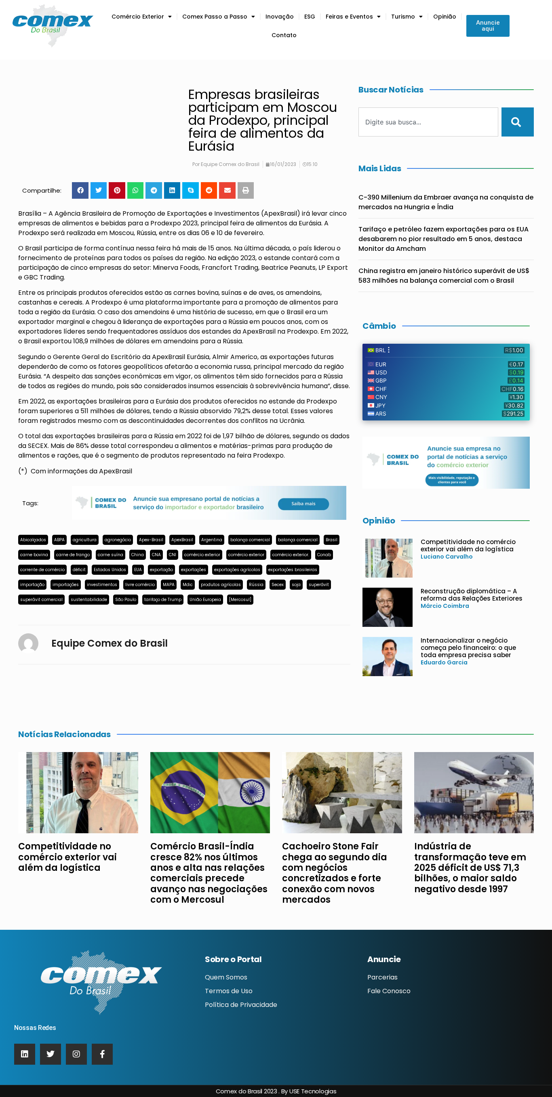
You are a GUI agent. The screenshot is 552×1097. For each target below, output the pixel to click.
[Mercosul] (240, 600)
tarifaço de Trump (162, 600)
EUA (138, 570)
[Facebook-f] (102, 1054)
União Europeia (205, 600)
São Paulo (125, 600)
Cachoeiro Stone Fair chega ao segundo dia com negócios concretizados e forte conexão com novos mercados (334, 873)
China (137, 555)
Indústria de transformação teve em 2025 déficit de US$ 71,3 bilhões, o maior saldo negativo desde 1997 (470, 867)
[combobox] (428, 122)
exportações (193, 570)
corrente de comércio (42, 570)
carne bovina (34, 555)
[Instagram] (76, 1054)
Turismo (403, 17)
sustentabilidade (89, 600)
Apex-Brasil (151, 540)
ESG (309, 17)
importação (32, 585)
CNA (156, 555)
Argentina (211, 540)
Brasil (331, 540)
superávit (319, 585)
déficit (79, 570)
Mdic (188, 585)
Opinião (444, 17)
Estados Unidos (110, 570)
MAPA (169, 585)
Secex (278, 585)
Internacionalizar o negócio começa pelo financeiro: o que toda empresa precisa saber (468, 647)
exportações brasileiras (292, 570)
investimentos (102, 585)
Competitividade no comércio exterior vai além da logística (468, 545)
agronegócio (118, 540)
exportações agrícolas (237, 570)
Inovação (279, 17)
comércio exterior (202, 555)
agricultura (85, 540)
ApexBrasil (182, 540)
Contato (284, 35)
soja (296, 585)
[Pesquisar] (517, 122)
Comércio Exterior (138, 17)
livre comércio (140, 585)
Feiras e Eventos (349, 17)
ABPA (59, 540)
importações (66, 585)
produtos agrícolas (221, 585)
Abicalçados (33, 540)
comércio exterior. (290, 555)
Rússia (256, 585)
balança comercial (250, 540)
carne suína (110, 555)
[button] (80, 190)
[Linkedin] (24, 1054)
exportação (161, 570)
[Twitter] (50, 1054)
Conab (324, 555)
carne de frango (73, 555)
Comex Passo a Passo (214, 17)
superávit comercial (41, 600)
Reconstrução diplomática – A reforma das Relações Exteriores (472, 595)
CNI (172, 555)
